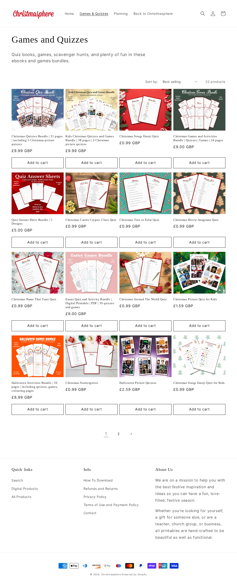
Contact (90, 513)
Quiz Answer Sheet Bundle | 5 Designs (32, 221)
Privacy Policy (95, 497)
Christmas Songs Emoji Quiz (139, 136)
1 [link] (106, 433)
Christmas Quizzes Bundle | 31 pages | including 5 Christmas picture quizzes (37, 140)
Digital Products (25, 489)
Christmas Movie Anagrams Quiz (195, 220)
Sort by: (151, 82)
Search (17, 480)
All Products (21, 497)
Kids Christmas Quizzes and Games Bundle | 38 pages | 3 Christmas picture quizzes (89, 140)
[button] (203, 14)
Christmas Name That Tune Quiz (34, 299)
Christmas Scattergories (81, 383)
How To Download (98, 480)
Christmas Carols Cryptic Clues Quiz (90, 220)
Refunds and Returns (101, 489)
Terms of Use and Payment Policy (111, 505)
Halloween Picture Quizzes (137, 383)
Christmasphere (111, 574)
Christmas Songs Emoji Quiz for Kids (199, 383)
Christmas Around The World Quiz (143, 299)
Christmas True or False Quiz (139, 220)
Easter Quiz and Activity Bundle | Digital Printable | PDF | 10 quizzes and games (89, 303)
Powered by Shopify (134, 574)
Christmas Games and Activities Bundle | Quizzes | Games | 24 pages (198, 138)
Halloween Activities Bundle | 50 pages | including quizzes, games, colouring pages (35, 386)
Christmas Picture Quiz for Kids (195, 299)
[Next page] (131, 434)
